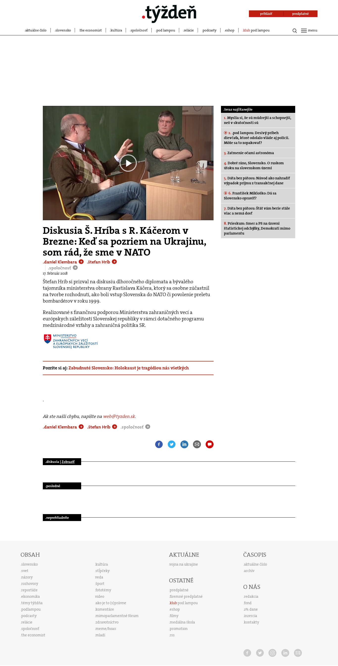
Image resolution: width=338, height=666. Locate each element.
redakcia (251, 596)
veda (99, 577)
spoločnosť (139, 30)
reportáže (29, 590)
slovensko (63, 30)
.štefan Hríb (99, 262)
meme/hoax (106, 628)
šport (100, 583)
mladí (100, 635)
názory (27, 577)
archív (249, 570)
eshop (229, 30)
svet (24, 570)
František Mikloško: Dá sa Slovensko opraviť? (250, 196)
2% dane (251, 609)
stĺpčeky (103, 570)
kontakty (251, 622)
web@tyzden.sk (119, 416)
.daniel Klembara (60, 262)
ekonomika (30, 596)
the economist (91, 30)
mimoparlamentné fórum (117, 615)
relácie (189, 30)
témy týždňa (32, 602)
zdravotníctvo (107, 622)
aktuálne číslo (36, 30)
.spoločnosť (60, 268)
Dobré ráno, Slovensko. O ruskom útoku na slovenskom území (254, 165)
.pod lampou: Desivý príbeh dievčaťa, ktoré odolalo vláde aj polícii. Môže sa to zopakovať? (256, 137)
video (99, 596)
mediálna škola (182, 622)
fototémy (103, 590)
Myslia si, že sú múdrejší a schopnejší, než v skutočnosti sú (257, 120)
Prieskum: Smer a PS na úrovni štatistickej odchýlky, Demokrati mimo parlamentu (257, 228)
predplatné (179, 590)
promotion (179, 628)
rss (172, 635)
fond (248, 602)
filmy (174, 615)
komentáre (105, 609)
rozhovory (29, 583)
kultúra (116, 30)
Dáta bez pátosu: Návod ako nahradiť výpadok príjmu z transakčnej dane (257, 181)
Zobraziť (68, 461)
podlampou (31, 609)
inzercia (250, 615)
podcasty (210, 30)
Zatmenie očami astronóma (249, 152)
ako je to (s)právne (111, 602)
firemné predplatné (186, 596)
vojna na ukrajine (183, 564)
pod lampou (165, 30)
